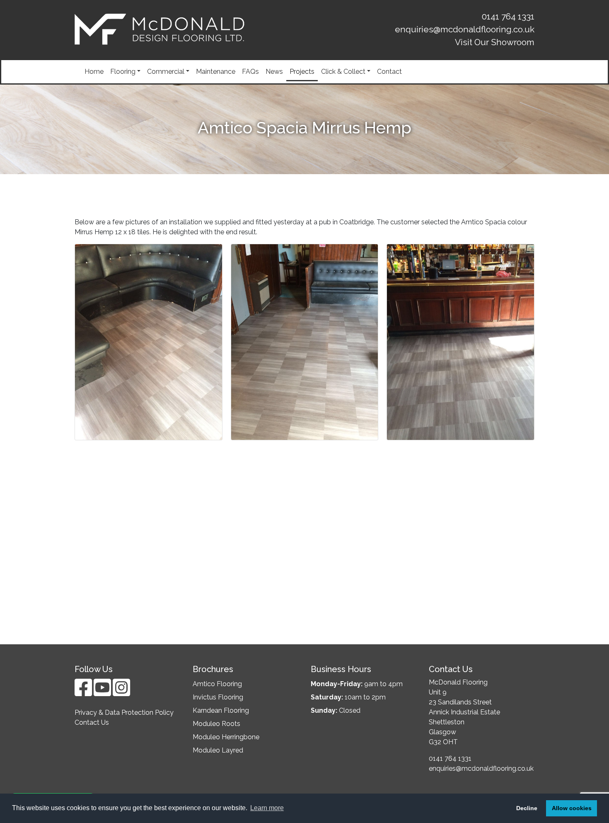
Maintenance (215, 71)
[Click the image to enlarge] (148, 341)
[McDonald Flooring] (159, 29)
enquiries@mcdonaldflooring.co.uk (464, 29)
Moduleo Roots (216, 724)
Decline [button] (526, 808)
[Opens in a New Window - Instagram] (121, 693)
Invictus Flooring (218, 697)
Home (94, 71)
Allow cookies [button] (572, 808)
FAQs (250, 71)
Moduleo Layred (218, 750)
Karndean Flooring (221, 710)
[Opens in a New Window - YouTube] (103, 693)
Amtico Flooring (217, 684)
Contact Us (92, 722)
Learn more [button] (267, 807)
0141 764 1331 (508, 16)
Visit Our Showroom (494, 42)
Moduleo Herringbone (226, 737)
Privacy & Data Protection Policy (124, 712)
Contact (389, 71)
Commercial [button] (165, 71)
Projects (302, 71)
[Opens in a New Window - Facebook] (84, 693)
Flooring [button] (122, 71)
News (274, 71)
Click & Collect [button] (343, 71)
